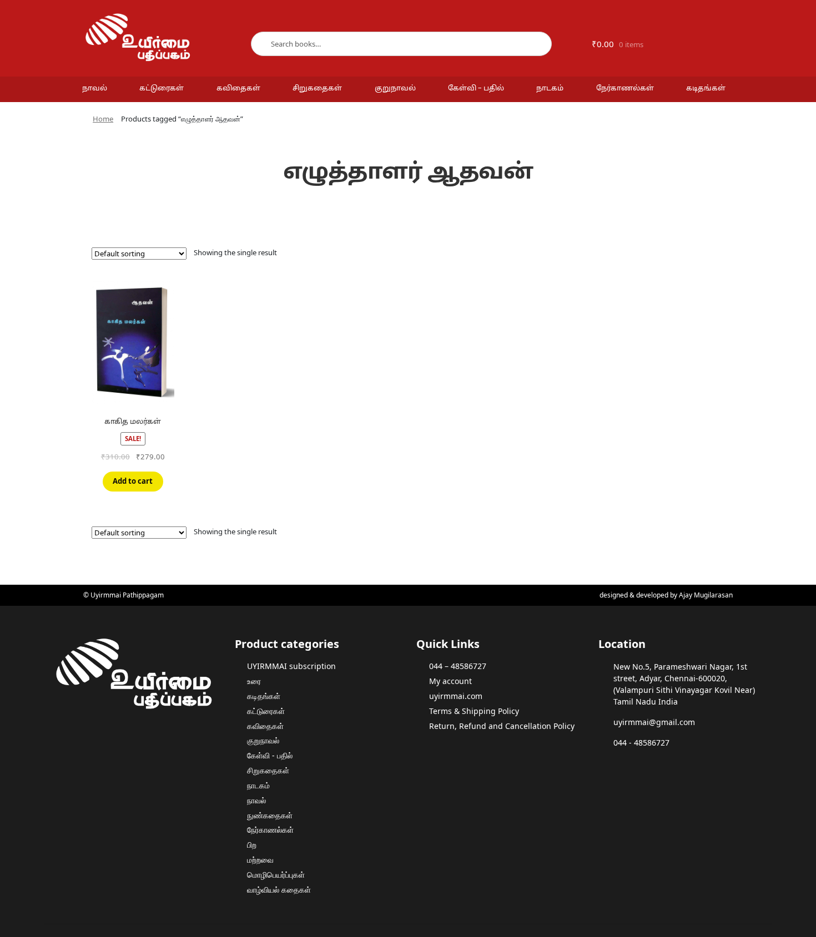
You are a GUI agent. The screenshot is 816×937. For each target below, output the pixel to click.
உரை (254, 681)
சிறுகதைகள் (317, 88)
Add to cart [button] (133, 481)
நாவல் (94, 88)
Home (103, 119)
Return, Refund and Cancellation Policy (502, 726)
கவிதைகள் (238, 88)
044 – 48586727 (457, 666)
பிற (251, 844)
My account (450, 681)
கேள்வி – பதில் (476, 88)
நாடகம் (549, 88)
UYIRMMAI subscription (291, 666)
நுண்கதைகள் (270, 815)
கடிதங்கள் (706, 88)
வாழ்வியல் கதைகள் (279, 889)
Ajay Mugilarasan (706, 595)
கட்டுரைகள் (161, 88)
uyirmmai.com (455, 696)
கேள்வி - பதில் (270, 755)
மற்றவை (260, 859)
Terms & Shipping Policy (474, 711)
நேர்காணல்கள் (625, 88)
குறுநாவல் (395, 88)
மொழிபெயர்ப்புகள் (276, 874)
